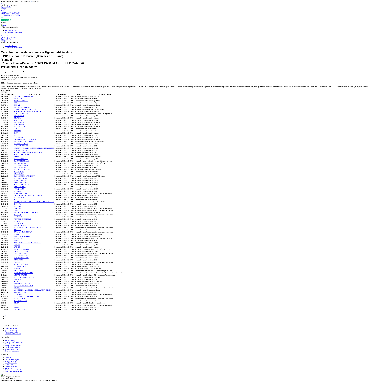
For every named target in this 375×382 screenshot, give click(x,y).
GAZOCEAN (18, 234)
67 (5, 320)
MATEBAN (18, 118)
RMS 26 (17, 268)
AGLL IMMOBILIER (21, 146)
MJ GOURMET (19, 271)
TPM (16, 210)
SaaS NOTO (18, 120)
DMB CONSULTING (21, 258)
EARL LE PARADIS (21, 159)
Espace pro (8, 357)
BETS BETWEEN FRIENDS (23, 273)
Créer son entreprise (11, 328)
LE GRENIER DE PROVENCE (24, 141)
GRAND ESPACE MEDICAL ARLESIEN (28, 152)
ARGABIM (18, 217)
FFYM (16, 157)
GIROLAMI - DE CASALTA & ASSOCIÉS (28, 111)
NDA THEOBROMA (21, 193)
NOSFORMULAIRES (6, 11)
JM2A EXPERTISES (21, 251)
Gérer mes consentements (12, 351)
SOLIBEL (17, 230)
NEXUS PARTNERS (21, 178)
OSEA (16, 200)
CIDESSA (17, 215)
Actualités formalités (11, 361)
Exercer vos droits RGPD (13, 347)
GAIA (16, 281)
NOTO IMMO (19, 124)
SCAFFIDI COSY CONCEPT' (24, 96)
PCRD (16, 240)
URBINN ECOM (19, 221)
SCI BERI (17, 131)
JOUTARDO (18, 137)
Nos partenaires (9, 368)
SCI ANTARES (19, 279)
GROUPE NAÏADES (21, 264)
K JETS (16, 133)
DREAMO (17, 191)
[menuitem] (189, 30)
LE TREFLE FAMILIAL (22, 107)
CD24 (16, 305)
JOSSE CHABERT (20, 266)
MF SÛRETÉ (18, 260)
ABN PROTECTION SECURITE (25, 109)
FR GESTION (19, 174)
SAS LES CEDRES (20, 292)
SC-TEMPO (18, 208)
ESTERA (17, 288)
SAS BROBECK (19, 309)
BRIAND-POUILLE (21, 126)
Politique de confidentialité (13, 346)
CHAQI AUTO (19, 189)
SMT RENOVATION (21, 275)
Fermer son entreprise (11, 332)
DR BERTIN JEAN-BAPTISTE (24, 277)
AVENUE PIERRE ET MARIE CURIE (27, 296)
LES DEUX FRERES (21, 225)
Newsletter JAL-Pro (11, 363)
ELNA (16, 103)
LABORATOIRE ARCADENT (24, 176)
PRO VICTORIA (19, 187)
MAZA (16, 303)
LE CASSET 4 (19, 116)
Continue (4, 92)
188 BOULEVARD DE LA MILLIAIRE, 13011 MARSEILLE (34, 148)
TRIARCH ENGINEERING (23, 219)
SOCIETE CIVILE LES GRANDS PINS (27, 243)
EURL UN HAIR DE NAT (23, 232)
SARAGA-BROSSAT (21, 253)
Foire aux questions (11, 366)
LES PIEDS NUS (20, 167)
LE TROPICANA (20, 163)
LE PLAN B (18, 98)
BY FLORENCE (19, 298)
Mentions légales (10, 340)
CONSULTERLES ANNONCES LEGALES (10, 15)
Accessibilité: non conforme (13, 372)
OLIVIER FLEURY (20, 301)
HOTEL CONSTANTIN (22, 150)
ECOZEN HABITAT (21, 182)
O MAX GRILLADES (21, 154)
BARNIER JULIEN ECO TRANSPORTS (27, 227)
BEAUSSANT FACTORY (23, 169)
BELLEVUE (18, 238)
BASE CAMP (18, 135)
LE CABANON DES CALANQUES (26, 212)
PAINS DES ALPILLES (22, 283)
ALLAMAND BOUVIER (22, 255)
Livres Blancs (9, 364)
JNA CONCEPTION (21, 165)
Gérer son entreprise (11, 330)
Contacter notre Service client (14, 370)
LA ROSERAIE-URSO (21, 249)
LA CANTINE (19, 197)
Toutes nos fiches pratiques (13, 334)
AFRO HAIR (18, 223)
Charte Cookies (9, 344)
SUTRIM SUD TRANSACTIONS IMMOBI (28, 195)
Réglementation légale (11, 349)
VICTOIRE (18, 294)
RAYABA (17, 206)
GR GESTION (19, 172)
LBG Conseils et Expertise (22, 236)
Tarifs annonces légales (12, 359)
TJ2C (16, 129)
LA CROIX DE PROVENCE (23, 286)
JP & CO (17, 245)
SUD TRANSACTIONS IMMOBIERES (27, 139)
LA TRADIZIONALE (21, 161)
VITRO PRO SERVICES (22, 113)
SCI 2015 (17, 307)
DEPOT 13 (17, 204)
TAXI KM (17, 262)
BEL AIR (17, 105)
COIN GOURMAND (21, 101)
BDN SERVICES (20, 180)
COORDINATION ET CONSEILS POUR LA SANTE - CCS (34, 202)
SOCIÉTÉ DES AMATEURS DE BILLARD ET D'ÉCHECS (33, 290)
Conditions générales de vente (14, 342)
